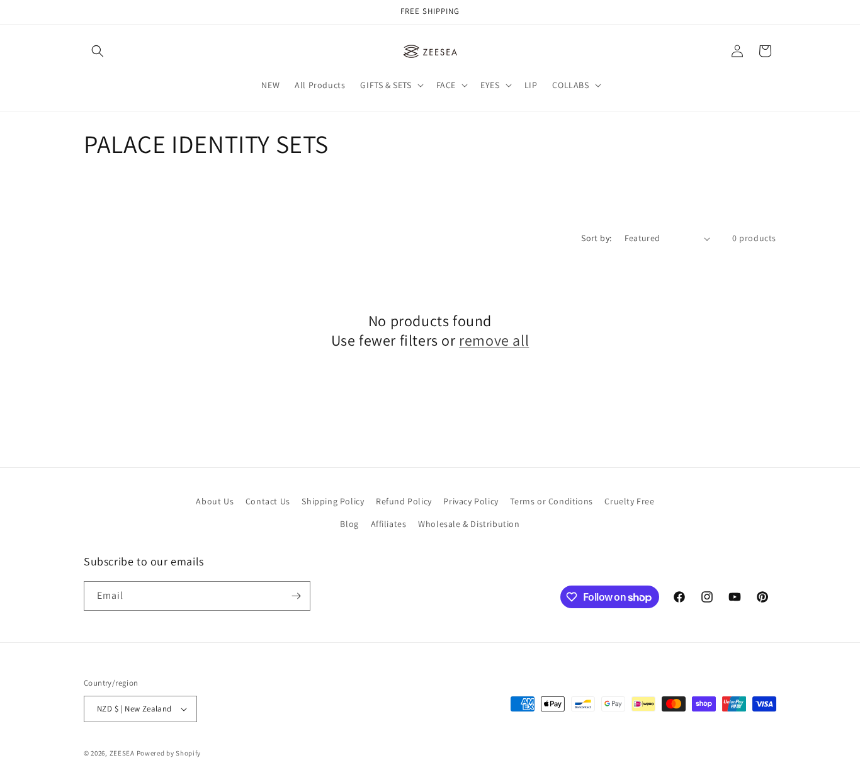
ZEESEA (122, 753)
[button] (97, 51)
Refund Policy (404, 501)
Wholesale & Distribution (468, 524)
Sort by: (596, 238)
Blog (349, 524)
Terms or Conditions (551, 501)
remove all (494, 340)
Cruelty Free (629, 501)
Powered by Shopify (169, 753)
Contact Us (268, 501)
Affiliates (389, 524)
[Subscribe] (296, 596)
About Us (215, 501)
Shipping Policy (333, 501)
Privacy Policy (470, 501)
